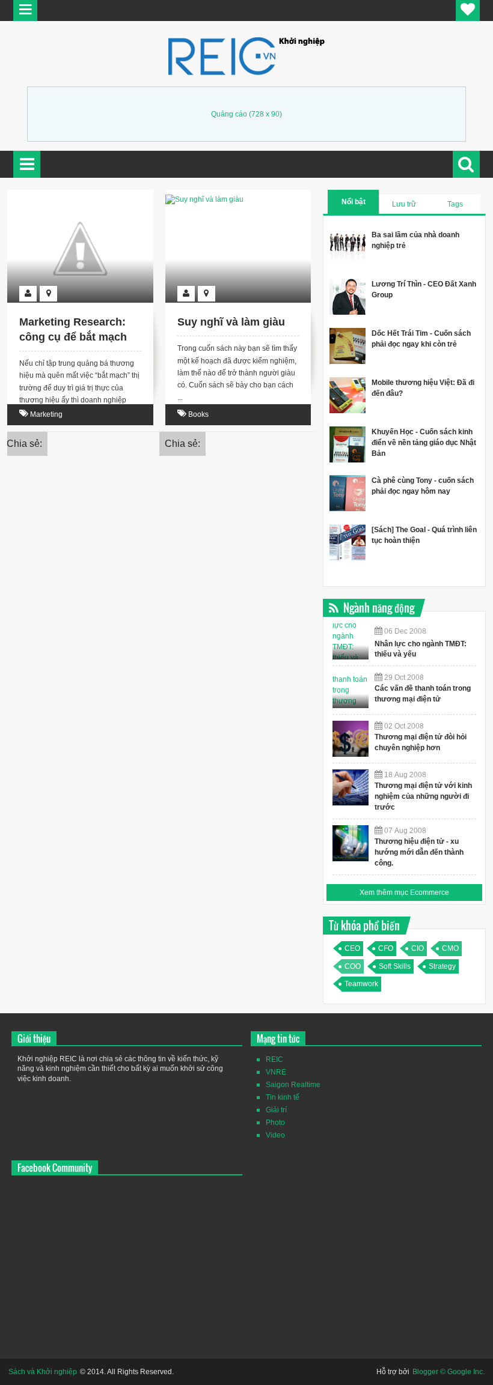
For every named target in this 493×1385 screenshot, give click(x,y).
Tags (455, 204)
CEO (352, 948)
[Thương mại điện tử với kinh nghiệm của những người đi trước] (350, 787)
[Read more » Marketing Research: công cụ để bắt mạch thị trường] (69, 196)
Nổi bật (353, 202)
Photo (275, 1122)
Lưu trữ (404, 204)
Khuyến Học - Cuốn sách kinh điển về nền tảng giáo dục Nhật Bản (424, 443)
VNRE (276, 1072)
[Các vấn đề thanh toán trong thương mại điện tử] (350, 690)
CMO (450, 948)
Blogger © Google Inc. (448, 1372)
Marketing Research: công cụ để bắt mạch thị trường (73, 337)
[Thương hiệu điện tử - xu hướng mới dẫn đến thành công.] (350, 843)
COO (352, 966)
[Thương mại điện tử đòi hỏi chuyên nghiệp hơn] (350, 739)
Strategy (442, 966)
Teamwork (361, 984)
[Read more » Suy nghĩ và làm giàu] (226, 196)
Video (275, 1135)
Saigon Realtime (293, 1084)
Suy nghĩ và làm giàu (231, 322)
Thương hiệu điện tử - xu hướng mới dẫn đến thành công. (419, 852)
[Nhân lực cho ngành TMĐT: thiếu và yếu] (350, 641)
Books (198, 414)
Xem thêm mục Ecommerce (404, 892)
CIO (417, 948)
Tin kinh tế (282, 1097)
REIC (274, 1059)
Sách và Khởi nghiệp (42, 1372)
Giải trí (276, 1110)
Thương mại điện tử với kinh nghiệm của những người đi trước (423, 796)
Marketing (46, 414)
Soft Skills (395, 966)
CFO (385, 948)
